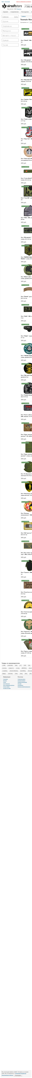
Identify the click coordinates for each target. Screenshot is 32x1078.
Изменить (19, 9)
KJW (25, 694)
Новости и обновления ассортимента (23, 1)
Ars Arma (4, 697)
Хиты (16, 16)
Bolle (26, 702)
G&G (16, 694)
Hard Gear (10, 702)
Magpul (4, 702)
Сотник (17, 697)
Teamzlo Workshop (14, 700)
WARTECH (24, 697)
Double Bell (10, 694)
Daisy (21, 702)
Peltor (16, 702)
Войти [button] (3, 1)
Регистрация (7, 1)
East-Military (23, 700)
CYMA (3, 694)
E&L (29, 694)
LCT (20, 694)
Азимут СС (11, 697)
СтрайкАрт (4, 700)
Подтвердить (18, 1075)
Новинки (5, 16)
